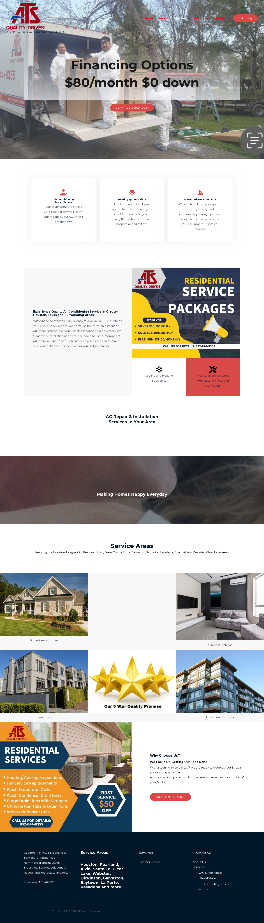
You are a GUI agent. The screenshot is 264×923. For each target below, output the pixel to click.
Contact (221, 18)
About (163, 18)
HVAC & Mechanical (209, 872)
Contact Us (200, 889)
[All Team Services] (25, 16)
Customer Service (148, 862)
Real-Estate (208, 878)
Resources (202, 18)
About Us (199, 862)
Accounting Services (217, 884)
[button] (245, 18)
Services (179, 18)
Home (149, 18)
